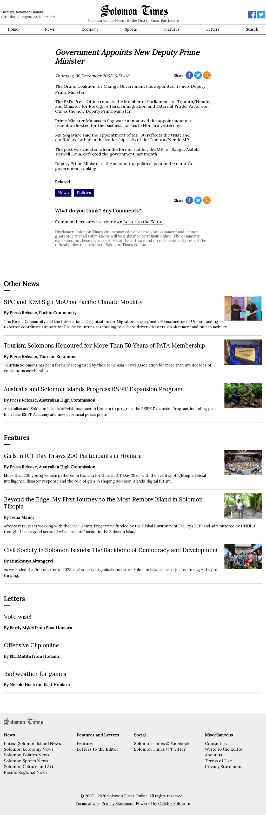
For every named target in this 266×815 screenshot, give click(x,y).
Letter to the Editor (143, 221)
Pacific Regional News (26, 772)
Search (252, 29)
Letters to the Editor (97, 749)
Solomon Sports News (26, 760)
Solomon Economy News (29, 749)
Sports (131, 29)
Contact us (216, 743)
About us (213, 754)
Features (171, 29)
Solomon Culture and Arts (30, 766)
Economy (90, 29)
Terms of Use (218, 760)
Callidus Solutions (174, 803)
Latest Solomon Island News (32, 743)
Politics (84, 192)
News (50, 29)
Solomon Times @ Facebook (161, 743)
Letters (213, 29)
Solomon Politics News (26, 754)
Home (13, 29)
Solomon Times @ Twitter (160, 749)
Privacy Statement (223, 766)
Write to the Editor (224, 749)
